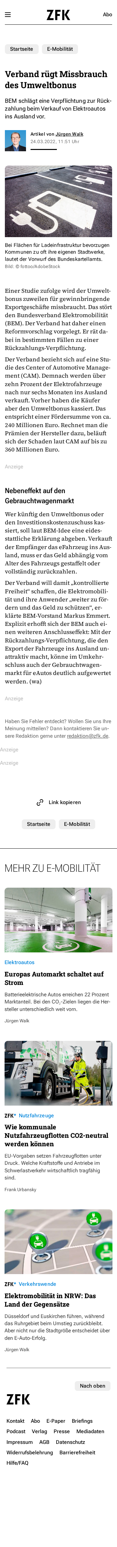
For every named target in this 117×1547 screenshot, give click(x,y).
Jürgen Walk (69, 134)
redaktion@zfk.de (87, 736)
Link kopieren (65, 802)
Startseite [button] (58, 15)
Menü (8, 14)
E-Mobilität (60, 49)
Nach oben (92, 1386)
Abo (107, 14)
